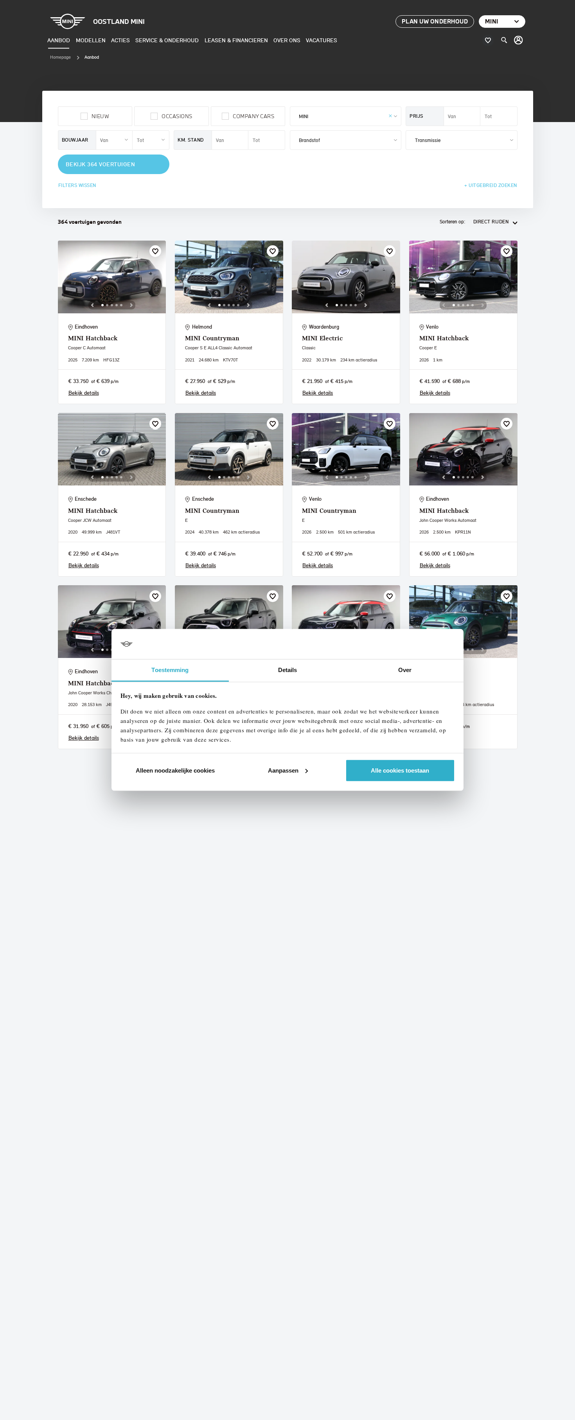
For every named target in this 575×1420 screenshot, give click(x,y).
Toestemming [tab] (170, 670)
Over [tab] (404, 670)
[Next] (131, 305)
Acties (120, 40)
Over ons (286, 40)
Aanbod (58, 40)
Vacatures (321, 40)
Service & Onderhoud (167, 40)
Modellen (91, 40)
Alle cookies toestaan (400, 770)
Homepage (60, 57)
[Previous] (92, 305)
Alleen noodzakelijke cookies (175, 770)
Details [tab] (287, 670)
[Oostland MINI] (518, 40)
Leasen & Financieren (236, 40)
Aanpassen (283, 770)
